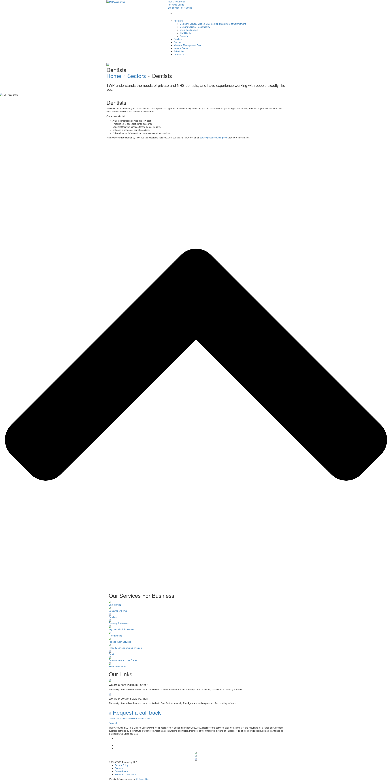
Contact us (179, 54)
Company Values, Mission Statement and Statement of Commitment (213, 23)
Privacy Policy (121, 765)
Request (113, 723)
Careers (184, 36)
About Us (178, 20)
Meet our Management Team (188, 45)
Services (178, 39)
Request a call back (136, 712)
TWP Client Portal (176, 1)
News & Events (181, 48)
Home (113, 75)
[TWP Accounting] (115, 1)
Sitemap (119, 768)
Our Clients (185, 32)
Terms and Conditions (125, 774)
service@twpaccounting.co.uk (214, 137)
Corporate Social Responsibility (195, 26)
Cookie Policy (121, 771)
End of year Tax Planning (180, 7)
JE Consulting (142, 778)
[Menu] (173, 16)
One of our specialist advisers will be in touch (130, 718)
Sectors (177, 42)
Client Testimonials (189, 29)
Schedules (179, 51)
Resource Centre (176, 4)
